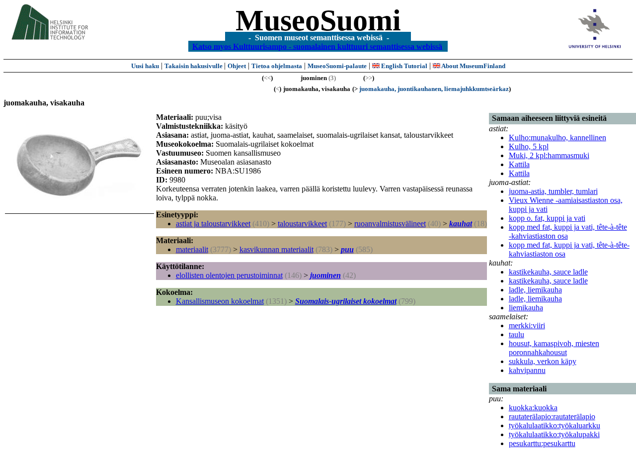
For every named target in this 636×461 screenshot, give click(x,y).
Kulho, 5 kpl (529, 146)
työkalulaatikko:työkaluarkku (554, 425)
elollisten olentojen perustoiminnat (229, 275)
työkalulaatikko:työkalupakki (554, 434)
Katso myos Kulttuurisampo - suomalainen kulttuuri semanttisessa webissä (317, 46)
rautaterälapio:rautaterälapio (552, 416)
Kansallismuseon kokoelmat (220, 301)
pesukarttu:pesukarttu (542, 443)
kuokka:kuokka (533, 407)
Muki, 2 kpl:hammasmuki (549, 155)
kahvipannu (527, 370)
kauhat (460, 223)
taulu (516, 334)
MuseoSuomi (318, 20)
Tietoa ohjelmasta (276, 66)
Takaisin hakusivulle (194, 66)
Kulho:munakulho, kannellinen (557, 137)
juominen (325, 275)
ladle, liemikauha (535, 289)
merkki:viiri (527, 325)
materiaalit (192, 249)
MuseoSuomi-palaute (337, 66)
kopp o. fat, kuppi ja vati (547, 218)
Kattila (519, 164)
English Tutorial (403, 66)
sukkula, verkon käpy (542, 361)
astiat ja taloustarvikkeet (213, 223)
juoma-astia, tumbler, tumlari (553, 191)
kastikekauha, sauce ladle (548, 272)
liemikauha (526, 307)
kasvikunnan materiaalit (276, 249)
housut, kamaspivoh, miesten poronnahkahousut (554, 348)
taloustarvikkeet (302, 223)
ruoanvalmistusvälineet (390, 223)
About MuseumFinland (472, 66)
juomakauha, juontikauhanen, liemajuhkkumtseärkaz (434, 88)
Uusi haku (145, 66)
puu (347, 249)
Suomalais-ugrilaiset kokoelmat (346, 301)
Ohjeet (237, 66)
